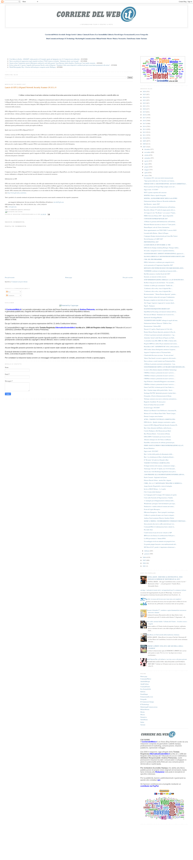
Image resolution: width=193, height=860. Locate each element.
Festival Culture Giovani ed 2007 (154, 405)
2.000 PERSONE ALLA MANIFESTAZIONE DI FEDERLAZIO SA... (164, 474)
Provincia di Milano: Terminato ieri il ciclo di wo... (159, 315)
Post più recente (10, 277)
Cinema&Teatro (145, 687)
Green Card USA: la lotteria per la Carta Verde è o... (159, 387)
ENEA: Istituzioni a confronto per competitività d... (159, 262)
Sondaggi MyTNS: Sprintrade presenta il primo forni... (160, 393)
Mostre (142, 712)
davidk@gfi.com (59, 202)
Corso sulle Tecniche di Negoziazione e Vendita (158, 498)
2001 (144, 566)
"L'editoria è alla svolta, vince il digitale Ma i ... (158, 288)
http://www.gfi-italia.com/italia (16, 193)
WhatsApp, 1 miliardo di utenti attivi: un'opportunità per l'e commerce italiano (162, 590)
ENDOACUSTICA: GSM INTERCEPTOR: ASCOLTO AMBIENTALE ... (165, 184)
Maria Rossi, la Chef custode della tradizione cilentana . (163, 635)
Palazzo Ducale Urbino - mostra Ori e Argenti (157, 480)
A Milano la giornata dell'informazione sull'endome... (160, 222)
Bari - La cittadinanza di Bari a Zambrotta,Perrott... (159, 457)
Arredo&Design (145, 681)
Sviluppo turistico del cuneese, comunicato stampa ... (160, 466)
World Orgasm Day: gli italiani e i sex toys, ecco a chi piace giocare (166, 659)
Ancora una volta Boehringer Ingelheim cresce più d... (160, 472)
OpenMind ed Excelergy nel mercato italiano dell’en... (160, 312)
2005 (144, 560)
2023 (144, 100)
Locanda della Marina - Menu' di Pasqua (156, 233)
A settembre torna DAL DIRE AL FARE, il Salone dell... (160, 341)
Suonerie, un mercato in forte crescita (155, 277)
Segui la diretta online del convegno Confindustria (159, 297)
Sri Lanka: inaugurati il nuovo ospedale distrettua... (159, 251)
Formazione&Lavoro (146, 697)
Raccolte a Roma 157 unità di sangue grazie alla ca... (160, 210)
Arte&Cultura (144, 684)
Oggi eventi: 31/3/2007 (151, 190)
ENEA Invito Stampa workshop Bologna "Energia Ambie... (161, 248)
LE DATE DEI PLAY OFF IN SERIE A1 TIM (157, 245)
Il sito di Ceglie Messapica (152, 509)
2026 (144, 91)
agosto (146, 161)
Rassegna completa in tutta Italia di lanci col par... (159, 300)
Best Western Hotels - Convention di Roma (157, 434)
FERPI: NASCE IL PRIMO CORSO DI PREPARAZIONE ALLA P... (164, 445)
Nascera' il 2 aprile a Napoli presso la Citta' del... (158, 329)
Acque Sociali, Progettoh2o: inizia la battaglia (158, 486)
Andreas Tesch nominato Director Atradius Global (159, 518)
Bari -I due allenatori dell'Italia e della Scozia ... (158, 428)
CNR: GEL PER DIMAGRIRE (153, 259)
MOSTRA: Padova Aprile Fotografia (155, 195)
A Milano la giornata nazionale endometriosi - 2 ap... (160, 364)
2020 (144, 109)
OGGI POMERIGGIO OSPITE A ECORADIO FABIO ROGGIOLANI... (164, 367)
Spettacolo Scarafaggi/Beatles (153, 317)
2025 (144, 94)
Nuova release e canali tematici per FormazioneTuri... (160, 361)
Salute (142, 722)
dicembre (147, 149)
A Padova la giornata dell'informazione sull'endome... (160, 207)
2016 (144, 121)
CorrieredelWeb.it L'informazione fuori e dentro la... (159, 527)
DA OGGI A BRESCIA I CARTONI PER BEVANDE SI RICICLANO (164, 256)
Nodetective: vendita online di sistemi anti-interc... (159, 506)
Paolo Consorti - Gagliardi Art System (155, 477)
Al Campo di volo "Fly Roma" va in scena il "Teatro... (160, 213)
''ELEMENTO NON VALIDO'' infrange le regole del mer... (161, 320)
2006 (144, 557)
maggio (146, 170)
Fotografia (143, 699)
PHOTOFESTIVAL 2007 (151, 242)
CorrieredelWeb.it (145, 679)
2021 (144, 106)
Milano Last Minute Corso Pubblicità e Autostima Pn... (160, 410)
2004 (144, 563)
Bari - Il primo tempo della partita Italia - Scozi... (158, 390)
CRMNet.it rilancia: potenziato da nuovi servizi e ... (159, 373)
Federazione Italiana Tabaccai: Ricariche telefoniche (160, 201)
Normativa (143, 717)
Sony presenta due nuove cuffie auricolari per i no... (159, 524)
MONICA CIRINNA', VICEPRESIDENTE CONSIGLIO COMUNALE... (165, 521)
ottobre (146, 155)
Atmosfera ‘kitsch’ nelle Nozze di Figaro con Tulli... (159, 338)
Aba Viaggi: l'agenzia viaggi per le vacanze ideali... (159, 303)
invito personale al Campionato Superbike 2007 (158, 265)
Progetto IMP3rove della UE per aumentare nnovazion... (161, 344)
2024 (144, 97)
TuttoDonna (144, 720)
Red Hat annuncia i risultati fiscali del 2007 (157, 274)
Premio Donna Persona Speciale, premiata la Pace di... (160, 332)
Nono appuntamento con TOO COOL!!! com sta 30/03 (160, 230)
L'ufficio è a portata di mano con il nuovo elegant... (159, 515)
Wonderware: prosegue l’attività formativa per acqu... (160, 504)
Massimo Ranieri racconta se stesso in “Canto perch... (160, 224)
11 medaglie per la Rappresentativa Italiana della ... (159, 501)
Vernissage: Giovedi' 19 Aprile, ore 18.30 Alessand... (160, 469)
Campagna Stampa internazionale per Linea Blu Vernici (161, 236)
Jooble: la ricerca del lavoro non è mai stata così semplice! (163, 599)
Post (9, 292)
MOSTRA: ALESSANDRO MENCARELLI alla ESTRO (160, 198)
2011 (144, 135)
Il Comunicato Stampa (147, 702)
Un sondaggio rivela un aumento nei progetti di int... (160, 541)
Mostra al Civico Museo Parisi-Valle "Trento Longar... (160, 413)
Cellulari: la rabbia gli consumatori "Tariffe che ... (159, 285)
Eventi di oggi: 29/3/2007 (152, 408)
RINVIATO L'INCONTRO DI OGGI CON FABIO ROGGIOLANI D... (164, 268)
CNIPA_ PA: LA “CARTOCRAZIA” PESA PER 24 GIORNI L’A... (163, 483)
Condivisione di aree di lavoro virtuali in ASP (158, 533)
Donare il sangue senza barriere (153, 416)
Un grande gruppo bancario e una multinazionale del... (160, 544)
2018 (144, 115)
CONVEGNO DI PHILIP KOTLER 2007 (156, 219)
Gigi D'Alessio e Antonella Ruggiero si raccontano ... (160, 381)
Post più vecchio (128, 277)
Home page (68, 277)
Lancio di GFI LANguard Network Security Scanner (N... (161, 425)
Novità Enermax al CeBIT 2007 (153, 239)
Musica (142, 715)
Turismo (142, 725)
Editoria (142, 692)
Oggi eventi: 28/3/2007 (151, 451)
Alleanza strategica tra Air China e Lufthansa (157, 440)
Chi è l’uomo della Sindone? (152, 492)
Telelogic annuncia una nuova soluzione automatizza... (160, 399)
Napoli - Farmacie (149, 306)
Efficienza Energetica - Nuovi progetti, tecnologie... (159, 512)
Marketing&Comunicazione (148, 707)
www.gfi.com (12, 207)
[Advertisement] (96, 47)
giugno (146, 167)
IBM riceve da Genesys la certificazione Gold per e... (159, 535)
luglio (146, 164)
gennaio (147, 554)
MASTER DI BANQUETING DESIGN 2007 (157, 309)
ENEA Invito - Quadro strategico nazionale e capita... (160, 422)
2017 (144, 118)
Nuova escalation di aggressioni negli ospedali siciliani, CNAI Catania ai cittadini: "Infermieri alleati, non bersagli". (44, 61)
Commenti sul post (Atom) (19, 282)
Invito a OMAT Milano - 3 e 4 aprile (155, 489)
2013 (144, 129)
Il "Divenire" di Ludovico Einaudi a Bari (156, 460)
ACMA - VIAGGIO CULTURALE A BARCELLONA (159, 419)
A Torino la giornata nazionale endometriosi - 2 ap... (159, 335)
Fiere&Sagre (144, 694)
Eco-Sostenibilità (145, 689)
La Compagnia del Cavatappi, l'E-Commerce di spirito (160, 495)
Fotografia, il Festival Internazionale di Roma (157, 396)
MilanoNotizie (144, 709)
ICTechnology (144, 704)
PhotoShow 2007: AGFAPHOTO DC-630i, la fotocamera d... (162, 347)
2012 (144, 132)
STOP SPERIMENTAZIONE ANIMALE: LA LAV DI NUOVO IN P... (164, 280)
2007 (144, 147)
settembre (147, 158)
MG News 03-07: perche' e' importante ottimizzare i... (160, 547)
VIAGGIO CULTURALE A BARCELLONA (157, 463)
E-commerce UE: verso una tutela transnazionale (158, 178)
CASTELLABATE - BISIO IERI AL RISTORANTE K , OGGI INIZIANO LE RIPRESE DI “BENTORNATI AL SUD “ (164, 578)
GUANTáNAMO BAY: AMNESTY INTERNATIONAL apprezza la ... (164, 253)
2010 (144, 138)
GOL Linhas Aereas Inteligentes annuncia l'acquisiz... (160, 349)
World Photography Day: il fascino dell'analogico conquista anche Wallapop (32, 67)
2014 (144, 126)
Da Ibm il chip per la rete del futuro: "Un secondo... (159, 283)
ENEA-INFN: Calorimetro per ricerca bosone (157, 437)
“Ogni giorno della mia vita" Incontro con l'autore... (159, 181)
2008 (144, 144)
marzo (146, 175)
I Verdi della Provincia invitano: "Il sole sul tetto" (159, 355)
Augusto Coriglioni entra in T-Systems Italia (157, 352)
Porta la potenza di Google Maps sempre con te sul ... (160, 187)
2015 (144, 123)
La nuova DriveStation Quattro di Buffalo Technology (160, 370)
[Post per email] (48, 214)
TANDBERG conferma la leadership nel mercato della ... (161, 271)
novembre (147, 152)
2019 (144, 112)
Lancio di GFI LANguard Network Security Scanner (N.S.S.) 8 (30, 87)
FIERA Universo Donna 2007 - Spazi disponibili (158, 216)
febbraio (147, 551)
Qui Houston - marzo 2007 (152, 204)
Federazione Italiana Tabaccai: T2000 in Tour (157, 323)
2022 (144, 103)
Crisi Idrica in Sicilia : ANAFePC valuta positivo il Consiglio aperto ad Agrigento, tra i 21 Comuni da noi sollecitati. (44, 59)
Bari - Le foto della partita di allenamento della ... (159, 454)
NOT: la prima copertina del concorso (155, 192)
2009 (144, 141)
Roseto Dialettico (149, 448)
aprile (146, 173)
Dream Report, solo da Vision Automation (156, 227)
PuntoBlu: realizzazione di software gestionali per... (159, 442)
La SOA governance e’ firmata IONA (155, 538)
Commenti (11, 295)
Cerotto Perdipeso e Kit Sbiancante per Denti (157, 431)
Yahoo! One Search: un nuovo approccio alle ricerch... (160, 358)
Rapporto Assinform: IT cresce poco (155, 402)
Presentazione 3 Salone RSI (152, 326)
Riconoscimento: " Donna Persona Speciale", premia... (160, 294)
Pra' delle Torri (148, 530)
